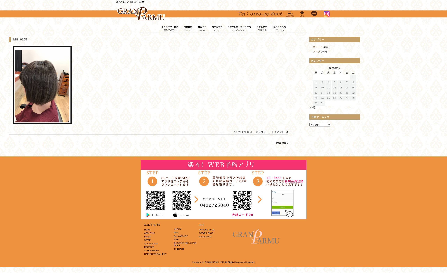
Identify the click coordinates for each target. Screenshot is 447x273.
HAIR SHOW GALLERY (155, 254)
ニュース (318, 47)
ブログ (316, 51)
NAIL (176, 232)
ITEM (176, 239)
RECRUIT (149, 247)
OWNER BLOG (206, 233)
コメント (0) (281, 131)
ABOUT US (149, 233)
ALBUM (177, 229)
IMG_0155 (19, 39)
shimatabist (249, 262)
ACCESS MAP (151, 243)
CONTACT (179, 249)
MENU (147, 236)
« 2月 (312, 107)
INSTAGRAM (205, 236)
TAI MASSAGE (181, 236)
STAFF (147, 240)
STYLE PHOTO (151, 250)
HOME (147, 230)
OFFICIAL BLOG (207, 230)
